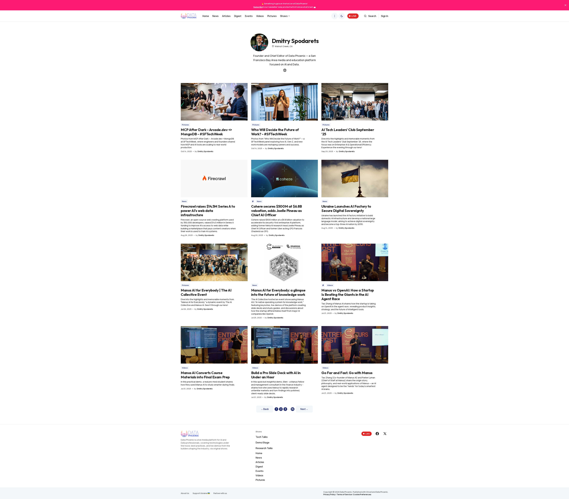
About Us (185, 493)
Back (265, 409)
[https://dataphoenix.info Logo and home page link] (188, 16)
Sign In (384, 16)
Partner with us (220, 493)
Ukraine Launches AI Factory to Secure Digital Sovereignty (346, 208)
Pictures (185, 125)
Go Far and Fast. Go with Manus (347, 373)
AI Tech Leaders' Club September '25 (347, 131)
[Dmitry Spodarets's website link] (284, 70)
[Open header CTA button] (334, 16)
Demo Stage (262, 442)
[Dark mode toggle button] (341, 16)
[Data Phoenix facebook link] (377, 433)
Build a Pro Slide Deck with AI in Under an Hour (276, 375)
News (184, 201)
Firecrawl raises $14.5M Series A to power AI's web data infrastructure (208, 210)
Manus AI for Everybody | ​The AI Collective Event (206, 292)
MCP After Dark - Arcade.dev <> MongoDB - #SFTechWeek (206, 131)
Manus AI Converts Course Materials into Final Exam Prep (205, 375)
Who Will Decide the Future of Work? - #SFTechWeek (275, 131)
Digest (259, 466)
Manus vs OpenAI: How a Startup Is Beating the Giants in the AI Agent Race (347, 294)
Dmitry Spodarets (205, 151)
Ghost (369, 492)
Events (259, 471)
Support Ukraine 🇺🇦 (201, 493)
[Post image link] (214, 101)
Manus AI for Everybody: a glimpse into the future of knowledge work (278, 292)
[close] (565, 5)
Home (259, 453)
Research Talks (264, 448)
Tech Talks (261, 437)
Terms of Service (344, 494)
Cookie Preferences (362, 494)
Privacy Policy (329, 494)
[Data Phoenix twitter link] (384, 433)
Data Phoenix (382, 492)
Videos (330, 285)
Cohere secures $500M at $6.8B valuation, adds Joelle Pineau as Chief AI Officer (276, 210)
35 (292, 409)
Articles (260, 462)
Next (304, 409)
